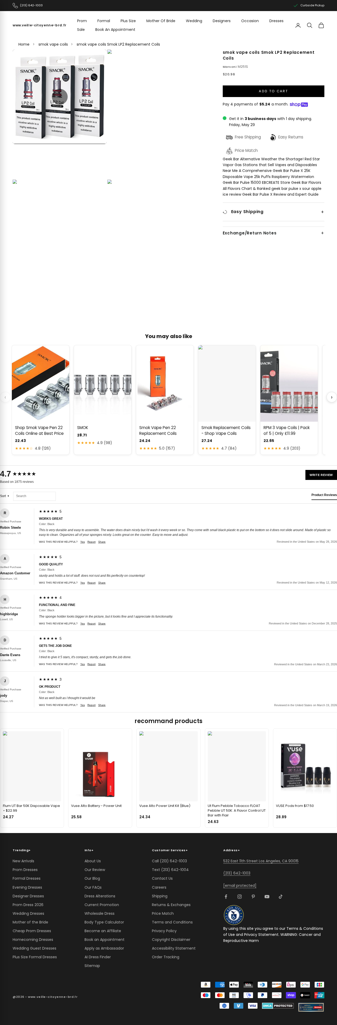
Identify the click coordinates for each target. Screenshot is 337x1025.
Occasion (250, 20)
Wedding (194, 20)
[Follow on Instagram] (239, 896)
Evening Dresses (27, 887)
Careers (159, 887)
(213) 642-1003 (236, 873)
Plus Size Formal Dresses (35, 957)
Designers (222, 20)
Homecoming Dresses (33, 939)
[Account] (298, 25)
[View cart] (321, 25)
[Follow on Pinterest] (253, 896)
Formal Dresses (27, 878)
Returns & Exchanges (171, 904)
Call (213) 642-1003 (169, 861)
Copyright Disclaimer (171, 939)
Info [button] (89, 850)
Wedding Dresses (28, 913)
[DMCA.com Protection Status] (278, 1006)
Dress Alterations (100, 896)
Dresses (276, 20)
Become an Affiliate (103, 930)
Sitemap (92, 965)
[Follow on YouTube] (267, 896)
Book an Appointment (105, 939)
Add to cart (273, 91)
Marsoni (230, 67)
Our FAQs (93, 887)
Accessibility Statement (174, 948)
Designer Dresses (28, 896)
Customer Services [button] (170, 850)
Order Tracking (165, 957)
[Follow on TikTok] (280, 896)
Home (23, 44)
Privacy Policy (164, 930)
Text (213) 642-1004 (170, 869)
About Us (93, 861)
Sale (81, 29)
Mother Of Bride (160, 20)
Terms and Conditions (172, 922)
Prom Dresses (25, 869)
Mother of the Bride (30, 922)
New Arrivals (23, 861)
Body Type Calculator (104, 922)
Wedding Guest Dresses (34, 948)
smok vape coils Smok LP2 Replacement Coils (118, 44)
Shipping (159, 896)
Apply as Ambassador (104, 948)
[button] (60, 97)
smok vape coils (53, 44)
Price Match (163, 913)
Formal (103, 20)
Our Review (95, 869)
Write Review (321, 475)
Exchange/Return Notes (250, 233)
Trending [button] (22, 850)
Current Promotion (102, 904)
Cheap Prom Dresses (32, 930)
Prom (82, 20)
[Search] (309, 25)
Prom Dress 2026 (28, 904)
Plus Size (128, 20)
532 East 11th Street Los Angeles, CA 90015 (261, 861)
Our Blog (92, 878)
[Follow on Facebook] (226, 896)
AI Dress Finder (98, 957)
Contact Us (162, 878)
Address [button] (231, 850)
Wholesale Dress (100, 913)
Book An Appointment (115, 29)
